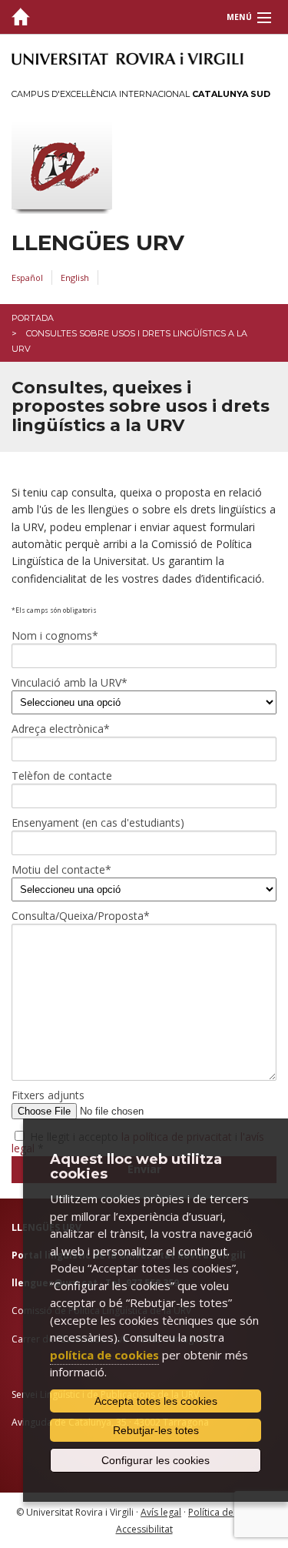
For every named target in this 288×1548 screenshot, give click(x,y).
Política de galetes (227, 1512)
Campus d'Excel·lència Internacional (141, 94)
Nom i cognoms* (55, 635)
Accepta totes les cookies (155, 1401)
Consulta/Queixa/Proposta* (81, 916)
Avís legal (161, 1512)
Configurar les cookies (155, 1460)
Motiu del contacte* (61, 869)
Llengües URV (98, 243)
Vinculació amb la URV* (69, 682)
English (75, 277)
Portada (33, 318)
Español (27, 277)
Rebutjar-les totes (156, 1430)
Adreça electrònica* (61, 729)
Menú (239, 17)
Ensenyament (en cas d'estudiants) (98, 822)
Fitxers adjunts (48, 1095)
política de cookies (104, 1354)
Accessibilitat (144, 1529)
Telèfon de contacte (62, 776)
